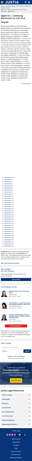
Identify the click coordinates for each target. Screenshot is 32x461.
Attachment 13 (9, 204)
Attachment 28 (9, 236)
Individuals (6, 399)
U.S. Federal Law (8, 412)
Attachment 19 (9, 217)
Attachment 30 (9, 240)
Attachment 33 (9, 246)
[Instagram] (15, 435)
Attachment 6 (8, 190)
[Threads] (17, 435)
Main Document (9, 177)
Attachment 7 (8, 192)
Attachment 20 (9, 219)
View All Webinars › (16, 326)
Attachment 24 (9, 227)
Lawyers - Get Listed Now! (16, 356)
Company (16, 445)
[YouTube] (10, 435)
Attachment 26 (9, 231)
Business (5, 403)
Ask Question (16, 279)
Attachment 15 (9, 209)
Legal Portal (16, 442)
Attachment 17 (9, 213)
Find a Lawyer (6, 343)
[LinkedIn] (7, 435)
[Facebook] (12, 435)
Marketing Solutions (9, 424)
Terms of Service (16, 451)
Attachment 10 (9, 198)
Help (16, 448)
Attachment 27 (9, 233)
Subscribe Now (16, 380)
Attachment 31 (9, 242)
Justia (18, 431)
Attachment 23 (9, 225)
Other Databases (8, 420)
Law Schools (6, 408)
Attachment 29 (9, 238)
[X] (22, 435)
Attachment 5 (8, 188)
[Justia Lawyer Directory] (25, 435)
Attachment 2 (8, 182)
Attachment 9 (8, 196)
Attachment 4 (8, 186)
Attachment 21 (9, 221)
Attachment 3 (8, 184)
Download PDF (26, 84)
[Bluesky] (20, 435)
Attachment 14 (9, 206)
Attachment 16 (9, 211)
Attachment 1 (8, 180)
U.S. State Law (7, 416)
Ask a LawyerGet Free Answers (7, 270)
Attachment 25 (9, 229)
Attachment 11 (9, 200)
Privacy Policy (16, 454)
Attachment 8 (8, 194)
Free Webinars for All (9, 287)
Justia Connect (16, 439)
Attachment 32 (9, 244)
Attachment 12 (9, 202)
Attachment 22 (9, 223)
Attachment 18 (9, 215)
